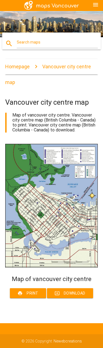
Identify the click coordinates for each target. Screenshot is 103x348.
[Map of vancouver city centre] (51, 266)
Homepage (17, 66)
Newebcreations (68, 341)
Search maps (28, 42)
